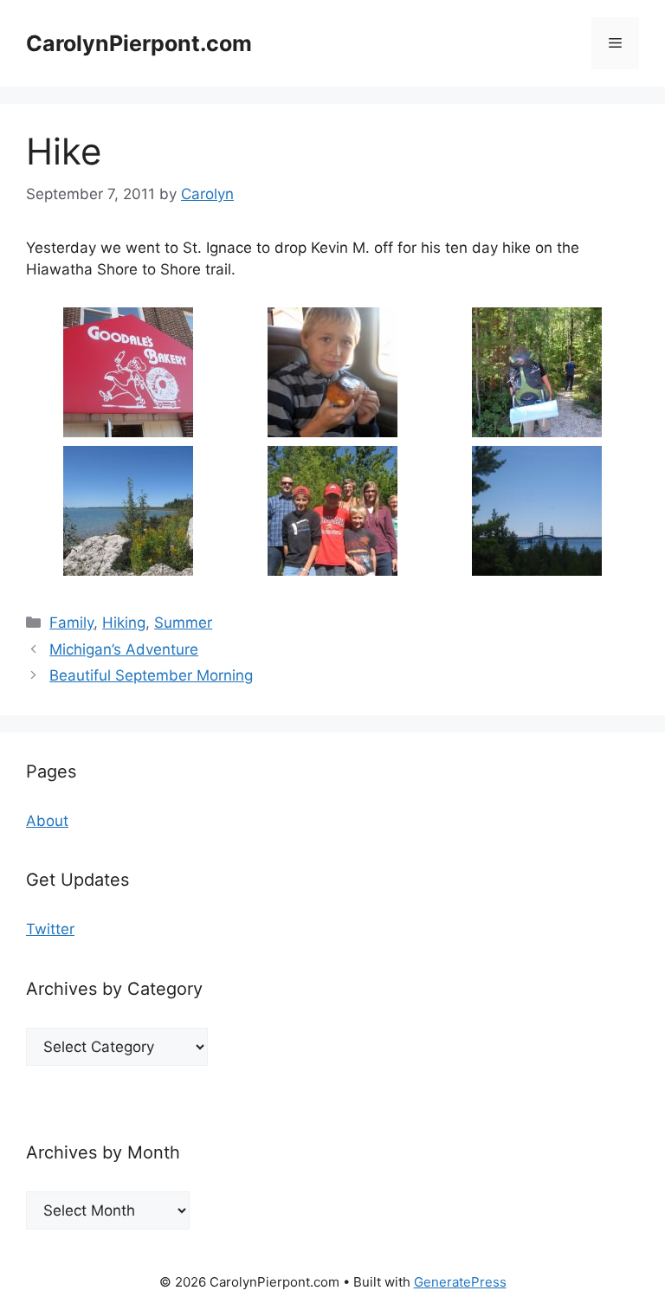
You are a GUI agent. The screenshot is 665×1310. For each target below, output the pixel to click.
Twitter (50, 929)
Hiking (123, 622)
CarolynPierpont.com (139, 43)
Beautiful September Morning (151, 675)
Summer (183, 622)
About (47, 820)
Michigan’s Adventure (123, 649)
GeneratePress (460, 1282)
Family (71, 622)
